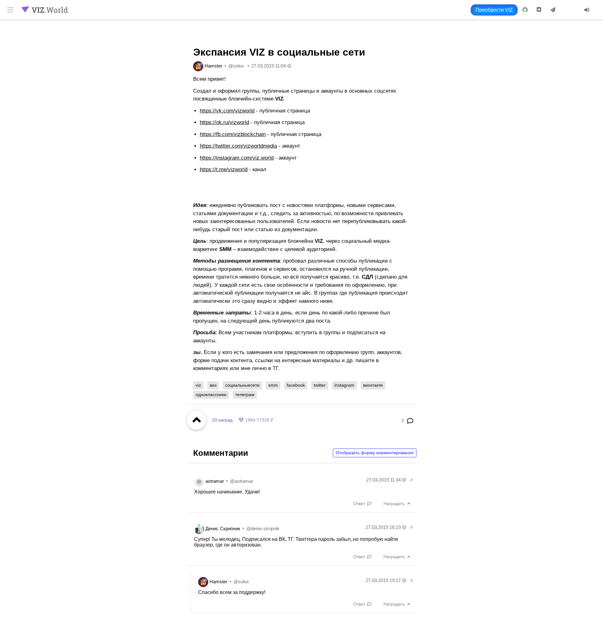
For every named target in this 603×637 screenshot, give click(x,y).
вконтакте (373, 385)
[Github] (525, 10)
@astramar (241, 480)
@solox (236, 65)
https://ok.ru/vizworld (224, 122)
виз (213, 385)
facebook (296, 385)
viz (198, 385)
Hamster (213, 65)
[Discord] (539, 10)
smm (273, 385)
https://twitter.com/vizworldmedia (238, 146)
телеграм (244, 394)
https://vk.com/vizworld (227, 111)
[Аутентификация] (586, 10)
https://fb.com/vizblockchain (233, 134)
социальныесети (242, 385)
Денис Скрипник (222, 528)
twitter (320, 385)
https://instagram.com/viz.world (237, 158)
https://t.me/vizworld (223, 169)
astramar (214, 480)
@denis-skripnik (263, 528)
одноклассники (211, 394)
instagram (344, 385)
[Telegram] (552, 10)
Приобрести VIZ (494, 10)
